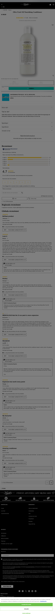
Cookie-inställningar (26, 613)
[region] (27, 606)
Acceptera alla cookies (26, 604)
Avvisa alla (26, 609)
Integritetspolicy (43, 601)
